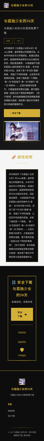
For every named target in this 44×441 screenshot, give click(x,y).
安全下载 (11, 416)
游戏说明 (11, 411)
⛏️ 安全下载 (15, 113)
